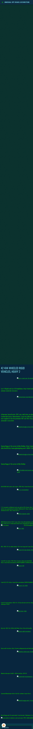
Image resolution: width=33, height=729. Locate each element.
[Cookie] (4, 725)
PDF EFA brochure (28, 525)
